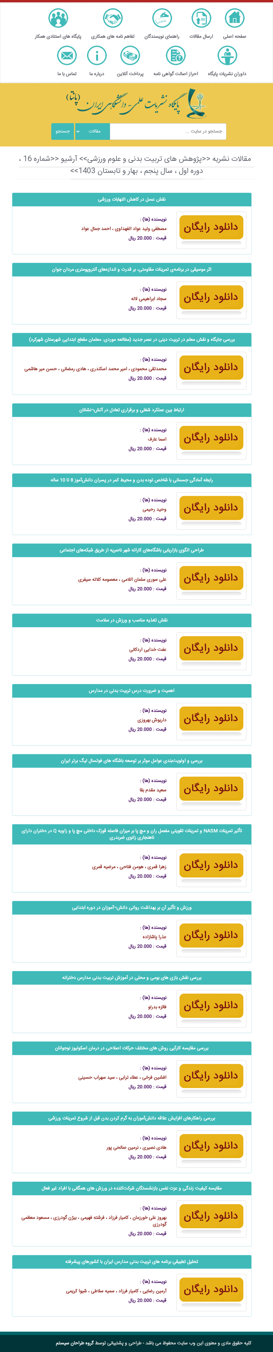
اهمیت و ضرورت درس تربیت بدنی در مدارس (131, 691)
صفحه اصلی (234, 37)
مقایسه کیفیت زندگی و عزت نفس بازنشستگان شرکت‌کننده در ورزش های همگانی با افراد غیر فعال (132, 1188)
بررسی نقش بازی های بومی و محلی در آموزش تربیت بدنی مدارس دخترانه (131, 978)
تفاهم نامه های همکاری (113, 37)
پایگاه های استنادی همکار (58, 37)
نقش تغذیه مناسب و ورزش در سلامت (131, 620)
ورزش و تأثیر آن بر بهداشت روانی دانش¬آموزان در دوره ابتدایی (132, 908)
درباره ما (97, 74)
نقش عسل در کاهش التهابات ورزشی (131, 200)
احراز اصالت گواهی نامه (175, 74)
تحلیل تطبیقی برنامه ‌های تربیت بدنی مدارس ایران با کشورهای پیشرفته (131, 1262)
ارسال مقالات (201, 37)
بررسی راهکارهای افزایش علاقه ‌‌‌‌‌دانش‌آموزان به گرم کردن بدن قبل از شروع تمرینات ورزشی (131, 1118)
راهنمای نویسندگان (161, 37)
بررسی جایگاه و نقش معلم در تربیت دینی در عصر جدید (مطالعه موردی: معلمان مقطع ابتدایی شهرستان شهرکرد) (132, 340)
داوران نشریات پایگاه (227, 74)
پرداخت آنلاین (130, 74)
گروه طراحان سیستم (75, 1343)
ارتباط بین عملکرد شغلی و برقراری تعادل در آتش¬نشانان (131, 410)
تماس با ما (67, 74)
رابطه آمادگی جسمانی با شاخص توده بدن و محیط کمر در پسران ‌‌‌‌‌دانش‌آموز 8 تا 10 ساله (132, 480)
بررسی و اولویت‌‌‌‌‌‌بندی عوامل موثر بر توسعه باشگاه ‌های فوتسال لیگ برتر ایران (131, 761)
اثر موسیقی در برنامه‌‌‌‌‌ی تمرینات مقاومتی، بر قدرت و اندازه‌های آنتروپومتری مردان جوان (131, 270)
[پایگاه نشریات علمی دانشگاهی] (136, 103)
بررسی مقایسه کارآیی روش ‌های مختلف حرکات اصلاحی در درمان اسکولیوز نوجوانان (131, 1048)
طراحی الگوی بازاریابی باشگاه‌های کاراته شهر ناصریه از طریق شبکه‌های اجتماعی (132, 550)
